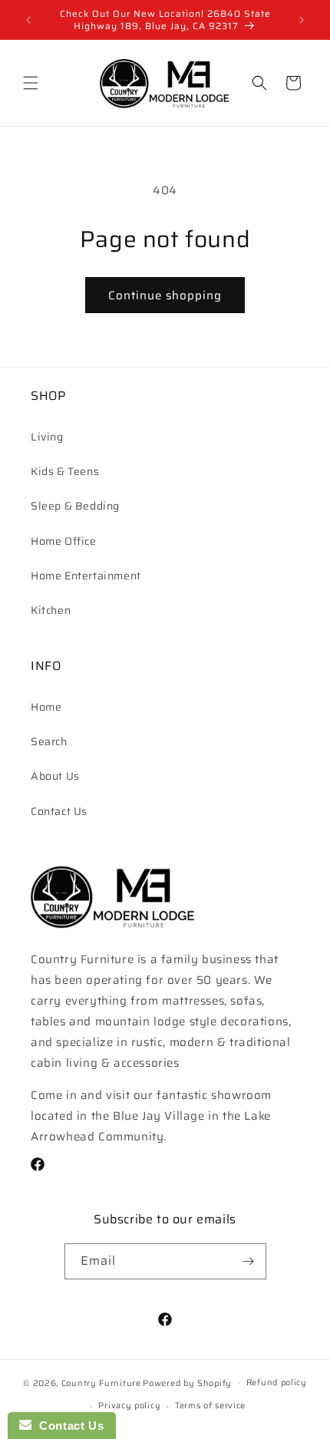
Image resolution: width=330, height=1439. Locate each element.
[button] (31, 83)
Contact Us (59, 811)
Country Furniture (101, 1382)
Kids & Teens (65, 471)
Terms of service (210, 1405)
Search (49, 741)
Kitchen (51, 610)
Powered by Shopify (187, 1382)
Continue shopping (165, 295)
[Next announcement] (301, 20)
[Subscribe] (249, 1261)
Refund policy (276, 1382)
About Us (55, 775)
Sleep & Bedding (75, 505)
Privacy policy (129, 1405)
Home (46, 706)
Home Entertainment (86, 575)
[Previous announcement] (28, 20)
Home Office (64, 541)
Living (47, 436)
